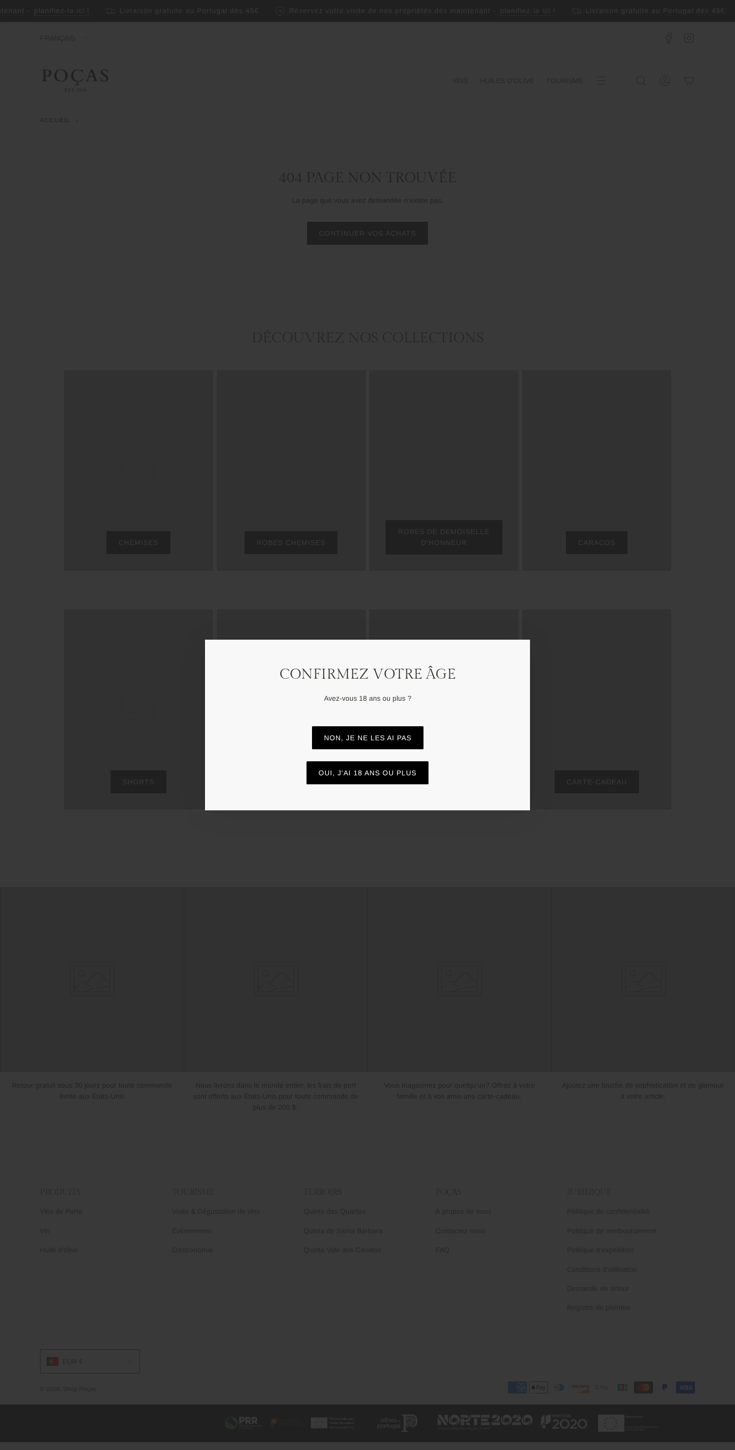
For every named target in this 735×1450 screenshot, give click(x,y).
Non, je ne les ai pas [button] (368, 738)
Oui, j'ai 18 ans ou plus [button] (367, 773)
